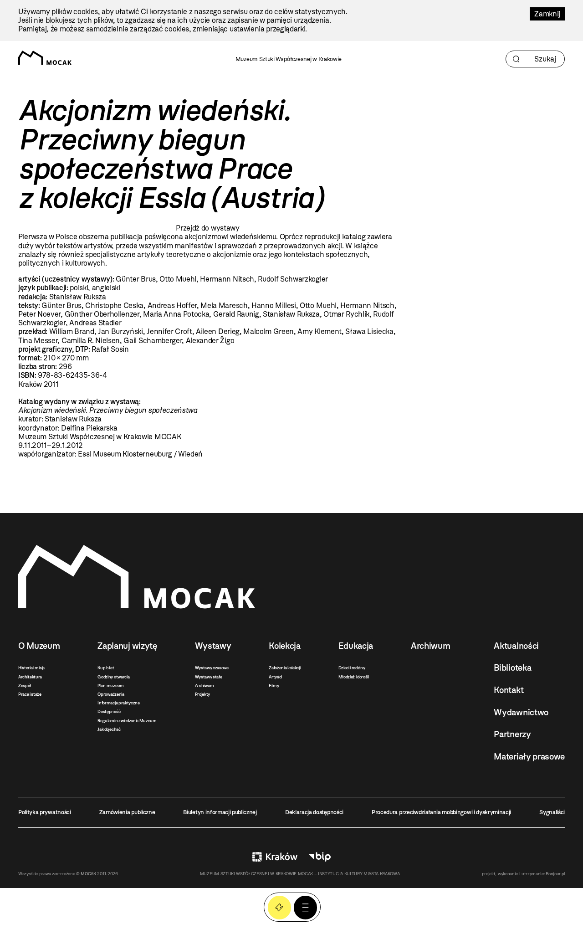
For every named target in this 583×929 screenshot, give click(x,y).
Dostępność (108, 711)
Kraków (274, 856)
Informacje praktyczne (118, 702)
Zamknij (547, 14)
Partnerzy (512, 734)
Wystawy (213, 646)
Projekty (202, 694)
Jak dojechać (108, 729)
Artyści (275, 676)
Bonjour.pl (555, 873)
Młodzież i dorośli (353, 676)
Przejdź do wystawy (207, 228)
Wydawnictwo (521, 712)
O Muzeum (39, 646)
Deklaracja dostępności (314, 812)
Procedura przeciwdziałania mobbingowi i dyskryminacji (441, 812)
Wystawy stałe (208, 676)
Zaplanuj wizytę (127, 646)
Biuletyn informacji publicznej (219, 812)
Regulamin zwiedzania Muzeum (126, 720)
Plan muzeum (110, 685)
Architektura (30, 676)
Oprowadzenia (110, 694)
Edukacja (355, 646)
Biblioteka (512, 667)
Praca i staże (29, 694)
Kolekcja (284, 646)
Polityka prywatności (44, 812)
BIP (320, 856)
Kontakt (508, 690)
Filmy (274, 685)
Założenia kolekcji (284, 667)
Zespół (24, 685)
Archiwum (204, 685)
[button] (305, 907)
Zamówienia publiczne (127, 812)
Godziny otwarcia (113, 676)
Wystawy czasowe (212, 667)
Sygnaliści (552, 812)
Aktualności (516, 646)
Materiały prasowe (529, 756)
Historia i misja (31, 667)
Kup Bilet (279, 907)
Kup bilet (105, 667)
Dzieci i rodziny (351, 667)
